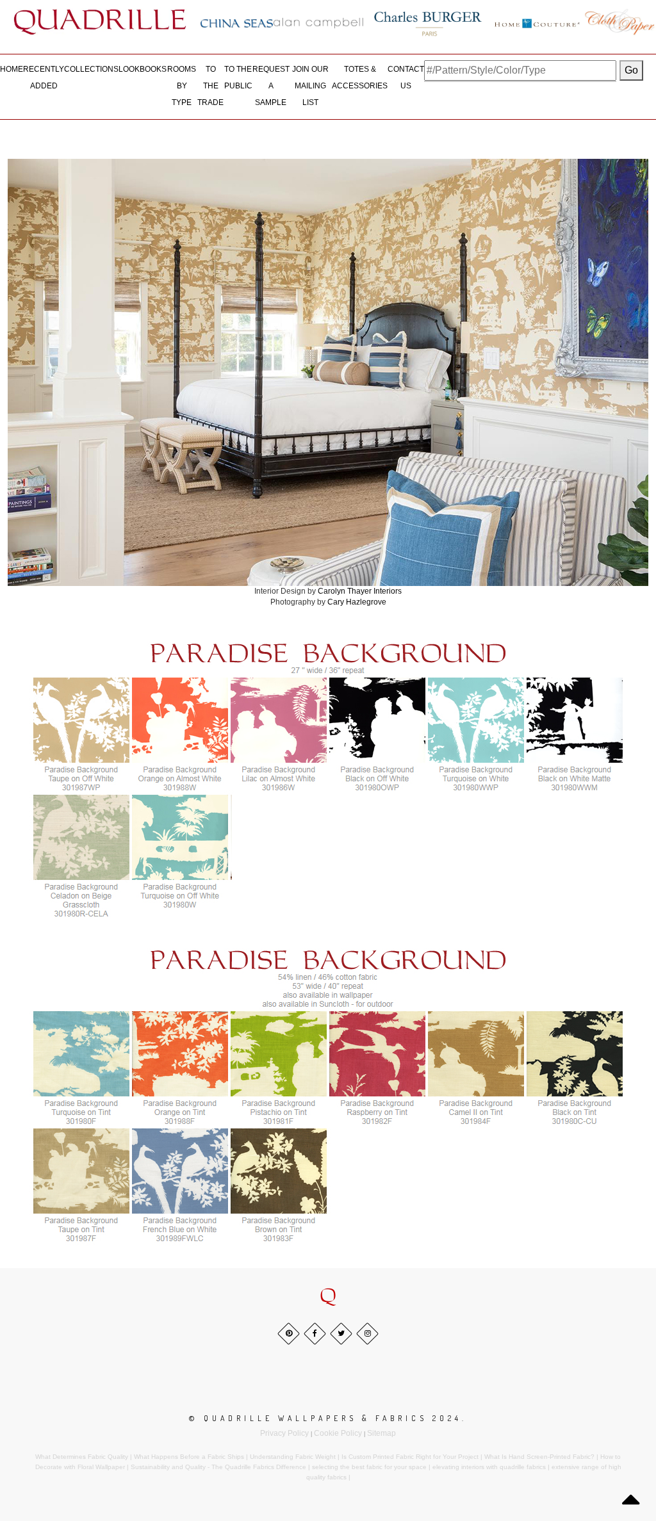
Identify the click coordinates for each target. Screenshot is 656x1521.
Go (631, 70)
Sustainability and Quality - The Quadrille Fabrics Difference (218, 1466)
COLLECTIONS (91, 69)
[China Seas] (237, 23)
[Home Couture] (537, 21)
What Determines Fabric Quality (81, 1456)
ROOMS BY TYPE (181, 85)
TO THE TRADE (210, 85)
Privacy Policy (284, 1433)
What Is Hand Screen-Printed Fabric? (539, 1456)
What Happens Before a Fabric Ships (189, 1456)
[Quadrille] (100, 21)
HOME (11, 69)
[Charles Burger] (428, 21)
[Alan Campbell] (318, 23)
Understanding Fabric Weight (293, 1456)
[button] (328, 1296)
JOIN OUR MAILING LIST (310, 85)
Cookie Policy (338, 1433)
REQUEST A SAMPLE (271, 85)
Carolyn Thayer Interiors (360, 591)
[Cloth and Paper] (619, 21)
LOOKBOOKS (143, 69)
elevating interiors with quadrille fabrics (489, 1466)
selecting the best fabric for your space (369, 1466)
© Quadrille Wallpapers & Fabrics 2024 (325, 1418)
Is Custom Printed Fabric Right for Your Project (410, 1456)
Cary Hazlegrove (356, 602)
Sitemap (381, 1433)
